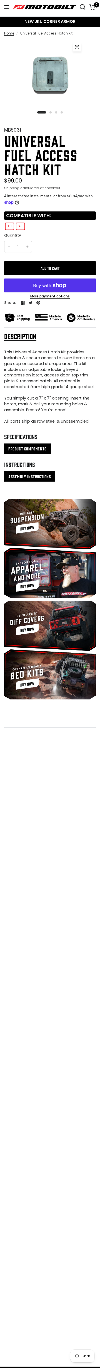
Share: (10, 302)
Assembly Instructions (29, 476)
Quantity (12, 235)
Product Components (27, 448)
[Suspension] (50, 524)
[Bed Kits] (50, 674)
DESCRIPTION (20, 336)
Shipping (11, 188)
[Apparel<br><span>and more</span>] (50, 573)
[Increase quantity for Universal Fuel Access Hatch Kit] (27, 247)
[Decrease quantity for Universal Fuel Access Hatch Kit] (8, 247)
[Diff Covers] (50, 626)
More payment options (50, 296)
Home (9, 33)
